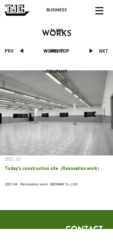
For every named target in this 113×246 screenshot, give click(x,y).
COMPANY (56, 72)
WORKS (56, 51)
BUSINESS (56, 10)
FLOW (57, 31)
